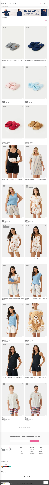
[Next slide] (40, 1)
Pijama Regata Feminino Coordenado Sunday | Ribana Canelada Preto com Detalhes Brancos (36, 377)
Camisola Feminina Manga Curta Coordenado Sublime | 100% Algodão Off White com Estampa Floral (13, 298)
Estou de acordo (45, 482)
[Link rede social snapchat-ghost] (29, 477)
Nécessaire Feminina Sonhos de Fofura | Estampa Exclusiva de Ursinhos (13, 179)
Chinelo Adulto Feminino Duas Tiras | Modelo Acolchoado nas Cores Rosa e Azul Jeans (13, 100)
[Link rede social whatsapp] (24, 478)
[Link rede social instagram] (19, 477)
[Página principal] (8, 3)
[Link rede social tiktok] (23, 477)
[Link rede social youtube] (24, 477)
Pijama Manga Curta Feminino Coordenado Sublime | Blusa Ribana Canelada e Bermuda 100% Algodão (36, 298)
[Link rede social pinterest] (28, 477)
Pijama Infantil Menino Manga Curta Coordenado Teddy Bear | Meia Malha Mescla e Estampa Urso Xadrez (13, 417)
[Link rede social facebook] (21, 477)
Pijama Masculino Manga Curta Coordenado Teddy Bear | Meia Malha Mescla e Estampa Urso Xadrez (36, 417)
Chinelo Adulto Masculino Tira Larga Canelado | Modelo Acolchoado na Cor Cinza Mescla (13, 60)
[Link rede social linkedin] (26, 477)
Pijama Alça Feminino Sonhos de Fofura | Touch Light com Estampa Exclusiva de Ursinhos (36, 258)
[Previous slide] (8, 1)
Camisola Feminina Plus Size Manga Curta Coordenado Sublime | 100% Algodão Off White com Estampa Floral (36, 179)
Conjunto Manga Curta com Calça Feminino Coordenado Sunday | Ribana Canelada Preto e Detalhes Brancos (13, 377)
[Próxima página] (28, 424)
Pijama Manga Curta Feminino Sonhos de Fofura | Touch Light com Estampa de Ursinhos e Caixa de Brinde (13, 258)
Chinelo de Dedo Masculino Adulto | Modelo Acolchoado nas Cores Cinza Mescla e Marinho (36, 60)
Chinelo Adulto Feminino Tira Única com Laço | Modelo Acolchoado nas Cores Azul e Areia (36, 100)
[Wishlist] (42, 4)
